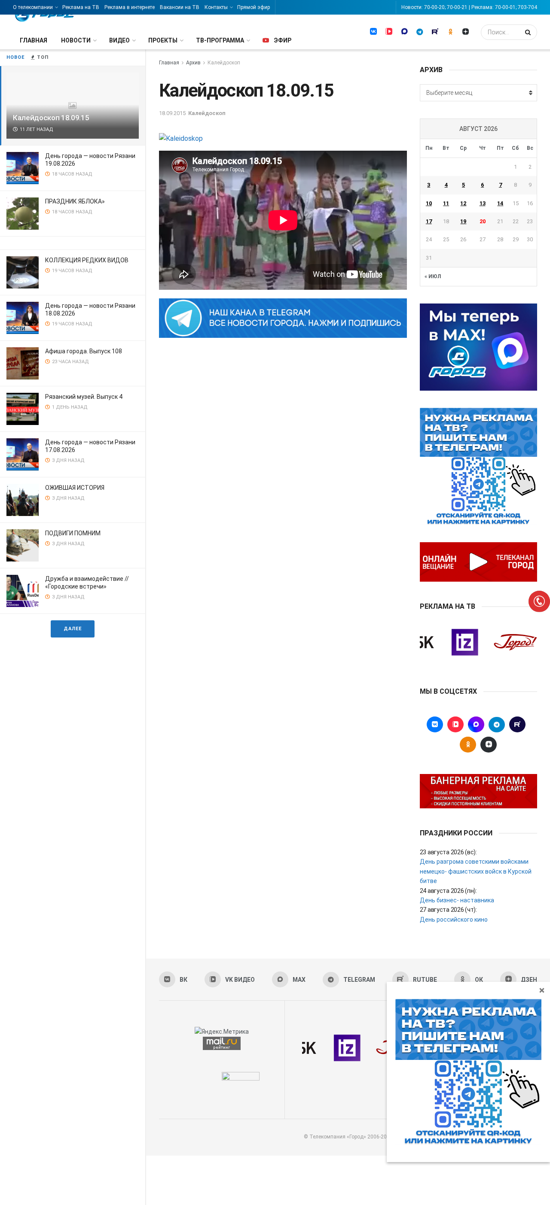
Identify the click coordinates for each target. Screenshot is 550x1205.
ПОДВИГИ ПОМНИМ (73, 533)
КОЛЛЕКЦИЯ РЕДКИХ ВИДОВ (86, 260)
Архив (193, 63)
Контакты (216, 7)
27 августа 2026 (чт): (448, 909)
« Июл (433, 276)
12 (463, 203)
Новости (76, 40)
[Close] (542, 990)
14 (500, 203)
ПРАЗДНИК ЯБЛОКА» (75, 201)
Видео (119, 40)
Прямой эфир (253, 7)
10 (429, 203)
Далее (73, 628)
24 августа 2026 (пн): (448, 890)
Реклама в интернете (129, 7)
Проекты (162, 40)
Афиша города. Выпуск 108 (83, 351)
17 (429, 221)
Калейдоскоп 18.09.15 (51, 117)
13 (483, 203)
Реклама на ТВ (80, 7)
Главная (33, 40)
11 (446, 203)
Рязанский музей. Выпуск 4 (83, 396)
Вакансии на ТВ (179, 7)
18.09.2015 (172, 113)
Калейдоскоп (224, 63)
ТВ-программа (220, 40)
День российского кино (454, 919)
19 (463, 221)
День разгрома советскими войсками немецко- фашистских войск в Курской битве (476, 871)
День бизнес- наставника (457, 900)
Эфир (282, 40)
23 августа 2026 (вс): (448, 852)
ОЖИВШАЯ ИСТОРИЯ (74, 487)
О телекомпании (33, 7)
